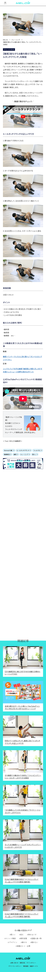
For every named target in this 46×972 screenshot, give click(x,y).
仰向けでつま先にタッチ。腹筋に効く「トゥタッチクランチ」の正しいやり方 (22, 741)
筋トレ (34, 454)
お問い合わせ (14, 963)
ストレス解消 (11, 938)
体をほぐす (32, 934)
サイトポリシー (31, 963)
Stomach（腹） (8, 450)
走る (22, 934)
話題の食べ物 (36, 938)
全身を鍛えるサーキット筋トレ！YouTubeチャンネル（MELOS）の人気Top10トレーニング (22, 707)
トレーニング (24, 454)
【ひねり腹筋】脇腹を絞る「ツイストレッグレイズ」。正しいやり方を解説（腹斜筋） (21, 880)
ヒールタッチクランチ (23, 450)
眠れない (34, 942)
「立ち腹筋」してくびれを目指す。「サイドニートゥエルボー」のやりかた (22, 811)
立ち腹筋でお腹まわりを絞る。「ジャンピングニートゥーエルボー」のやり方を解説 (23, 776)
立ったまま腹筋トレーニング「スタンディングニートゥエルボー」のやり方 (23, 845)
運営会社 (22, 963)
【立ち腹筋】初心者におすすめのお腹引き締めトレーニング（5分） (22, 672)
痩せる (24, 942)
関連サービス (34, 966)
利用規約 (25, 966)
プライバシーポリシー (15, 966)
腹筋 (15, 454)
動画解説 (7, 454)
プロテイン (13, 942)
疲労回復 (23, 938)
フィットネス (36, 450)
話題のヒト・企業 (23, 946)
